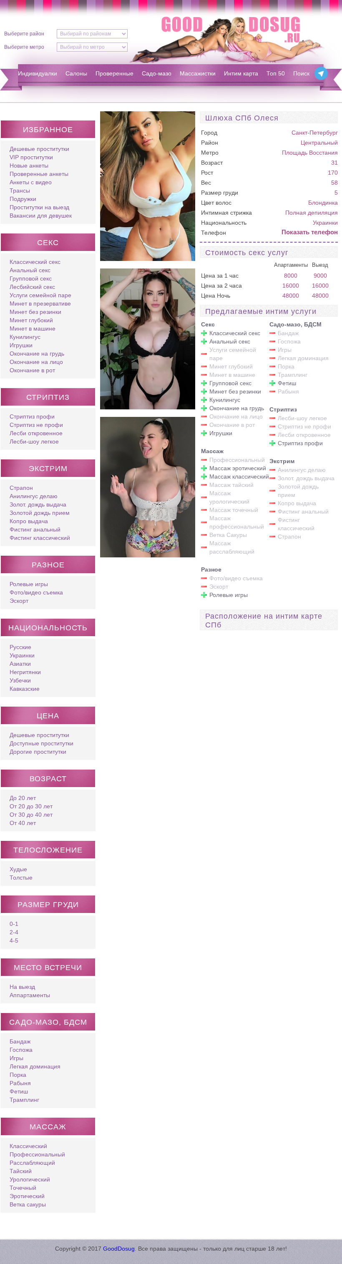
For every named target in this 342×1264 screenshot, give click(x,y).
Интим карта (241, 73)
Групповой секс (31, 278)
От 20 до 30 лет (31, 806)
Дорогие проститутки (38, 751)
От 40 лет (23, 823)
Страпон (21, 487)
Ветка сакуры (28, 1204)
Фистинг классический (40, 537)
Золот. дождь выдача (38, 504)
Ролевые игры (29, 584)
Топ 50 (276, 73)
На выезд (22, 986)
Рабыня (20, 1083)
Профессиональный (37, 1154)
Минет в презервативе (40, 303)
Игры (16, 1058)
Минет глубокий (31, 320)
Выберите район (24, 34)
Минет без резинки (35, 311)
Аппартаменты (30, 995)
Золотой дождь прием (40, 512)
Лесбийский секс (32, 286)
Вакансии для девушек (41, 215)
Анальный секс (30, 270)
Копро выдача (29, 521)
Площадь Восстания (310, 152)
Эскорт (19, 600)
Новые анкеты (29, 165)
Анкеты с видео (31, 182)
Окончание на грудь (37, 353)
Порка (18, 1074)
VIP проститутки (31, 157)
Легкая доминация (35, 1066)
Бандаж (20, 1041)
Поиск (301, 73)
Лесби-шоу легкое (34, 441)
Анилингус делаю (34, 496)
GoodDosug (119, 1248)
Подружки (23, 199)
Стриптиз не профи (36, 424)
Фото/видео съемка (36, 592)
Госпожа (21, 1049)
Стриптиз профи (32, 416)
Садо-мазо (156, 73)
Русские (20, 647)
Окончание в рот (32, 370)
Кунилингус (25, 337)
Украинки (22, 655)
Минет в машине (32, 328)
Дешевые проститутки (39, 148)
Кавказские (25, 688)
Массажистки (198, 73)
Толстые (21, 877)
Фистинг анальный (35, 529)
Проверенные (114, 73)
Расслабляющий (32, 1162)
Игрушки (21, 345)
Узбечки (20, 680)
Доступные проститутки (41, 743)
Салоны (76, 73)
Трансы (20, 190)
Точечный (23, 1187)
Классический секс (35, 261)
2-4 (14, 932)
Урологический (30, 1179)
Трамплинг (24, 1099)
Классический (28, 1146)
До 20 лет (23, 798)
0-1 (14, 923)
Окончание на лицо (36, 362)
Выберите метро (24, 47)
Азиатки (20, 663)
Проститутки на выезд (39, 207)
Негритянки (25, 672)
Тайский (21, 1171)
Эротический (27, 1196)
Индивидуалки (37, 73)
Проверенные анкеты (39, 174)
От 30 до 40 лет (31, 814)
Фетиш (19, 1091)
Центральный (319, 142)
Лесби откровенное (36, 433)
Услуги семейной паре (40, 295)
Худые (18, 869)
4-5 (14, 940)
